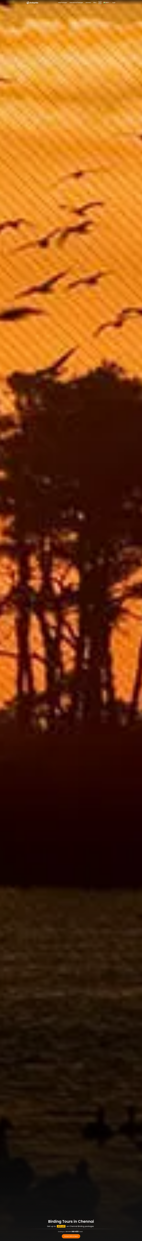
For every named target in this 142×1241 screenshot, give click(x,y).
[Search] (100, 2)
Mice (95, 2)
